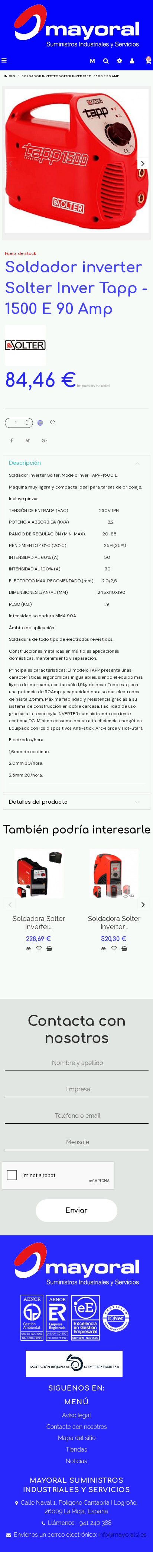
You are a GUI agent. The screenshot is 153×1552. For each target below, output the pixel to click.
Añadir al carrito (40, 423)
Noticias (76, 1461)
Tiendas (76, 1449)
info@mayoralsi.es (122, 1534)
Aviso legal (76, 1415)
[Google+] (45, 440)
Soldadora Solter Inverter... (39, 923)
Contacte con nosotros (76, 1426)
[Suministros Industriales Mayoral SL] (77, 26)
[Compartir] (12, 440)
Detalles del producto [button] (38, 802)
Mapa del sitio (76, 1437)
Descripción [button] (25, 463)
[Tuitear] (28, 440)
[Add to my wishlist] (52, 422)
